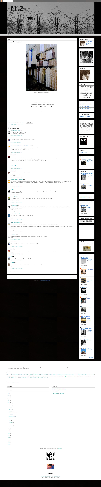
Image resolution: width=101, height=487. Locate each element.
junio (10, 418)
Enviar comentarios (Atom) (44, 280)
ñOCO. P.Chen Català (84, 106)
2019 (9, 431)
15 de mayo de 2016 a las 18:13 (16, 259)
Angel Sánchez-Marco (15, 130)
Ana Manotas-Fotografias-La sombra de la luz (86, 328)
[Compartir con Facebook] (30, 123)
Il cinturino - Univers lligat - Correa (89, 280)
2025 (9, 442)
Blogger (59, 448)
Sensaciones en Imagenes (85, 183)
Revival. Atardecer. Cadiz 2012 (89, 320)
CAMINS (47, 374)
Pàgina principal (12, 34)
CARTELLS (55, 374)
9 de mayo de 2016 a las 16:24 (16, 168)
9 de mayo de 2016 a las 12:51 (16, 142)
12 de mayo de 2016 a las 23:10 (16, 246)
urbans (35, 377)
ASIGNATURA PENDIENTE (86, 197)
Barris (37, 374)
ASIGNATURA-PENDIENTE (84, 206)
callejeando (42, 374)
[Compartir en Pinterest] (32, 123)
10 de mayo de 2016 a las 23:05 (17, 211)
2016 (9, 402)
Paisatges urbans (19, 124)
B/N (26, 374)
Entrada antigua (72, 276)
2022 (9, 437)
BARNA (34, 374)
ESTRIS (93, 374)
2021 (9, 435)
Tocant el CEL (26, 377)
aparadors (8, 374)
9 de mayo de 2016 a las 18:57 (16, 186)
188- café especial (12, 416)
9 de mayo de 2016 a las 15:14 (16, 152)
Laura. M (12, 241)
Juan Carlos (13, 234)
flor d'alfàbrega (56, 390)
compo (73, 374)
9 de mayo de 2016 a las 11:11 (16, 135)
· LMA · (12, 165)
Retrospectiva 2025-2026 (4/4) (89, 260)
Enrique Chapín (14, 196)
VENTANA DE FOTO (15, 222)
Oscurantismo (89, 298)
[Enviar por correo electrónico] (27, 123)
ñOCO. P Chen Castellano (85, 104)
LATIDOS (83, 268)
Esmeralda (89, 41)
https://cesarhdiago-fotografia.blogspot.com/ (21, 145)
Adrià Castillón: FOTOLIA (58, 393)
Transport (31, 377)
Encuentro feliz (90, 269)
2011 (8, 393)
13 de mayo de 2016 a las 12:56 (16, 253)
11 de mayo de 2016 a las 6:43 (16, 219)
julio (10, 420)
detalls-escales (83, 374)
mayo (10, 409)
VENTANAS (39, 377)
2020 (9, 433)
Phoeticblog (84, 297)
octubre (11, 422)
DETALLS (13, 124)
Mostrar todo (91, 357)
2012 (9, 395)
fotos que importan (85, 339)
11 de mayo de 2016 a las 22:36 (16, 239)
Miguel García (14, 205)
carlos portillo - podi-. (15, 213)
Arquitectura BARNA (21, 374)
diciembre (11, 425)
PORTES (16, 377)
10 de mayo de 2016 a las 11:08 (16, 202)
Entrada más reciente (13, 276)
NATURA (32, 376)
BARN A (30, 374)
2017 (8, 428)
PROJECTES (20, 377)
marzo (10, 405)
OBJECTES (38, 376)
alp (11, 256)
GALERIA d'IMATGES (85, 116)
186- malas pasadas (13, 412)
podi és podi (84, 277)
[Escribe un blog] (28, 123)
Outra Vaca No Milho (86, 159)
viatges (46, 377)
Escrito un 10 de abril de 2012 (89, 177)
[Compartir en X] (29, 123)
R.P (23, 377)
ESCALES (89, 374)
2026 (9, 444)
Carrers (50, 374)
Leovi (12, 249)
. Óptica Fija (84, 287)
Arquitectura (14, 374)
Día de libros (89, 340)
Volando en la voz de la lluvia (17, 179)
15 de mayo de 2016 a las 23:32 (17, 268)
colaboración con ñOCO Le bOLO (62, 374)
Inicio (43, 276)
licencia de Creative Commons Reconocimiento (51, 476)
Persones (88, 376)
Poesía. (88, 288)
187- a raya (11, 414)
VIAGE (42, 377)
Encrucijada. (89, 185)
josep (12, 189)
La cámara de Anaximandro (84, 258)
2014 (9, 398)
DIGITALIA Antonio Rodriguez (85, 317)
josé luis (12, 262)
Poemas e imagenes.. (86, 306)
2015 (9, 400)
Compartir (70, 374)
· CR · (15, 165)
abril (10, 407)
